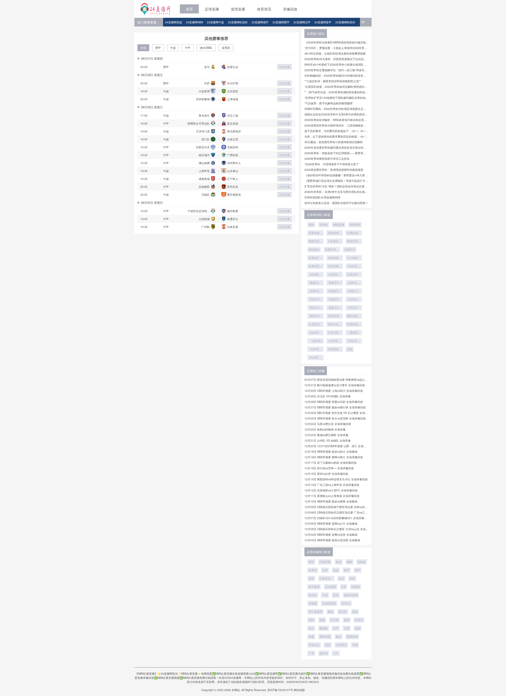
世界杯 (323, 225)
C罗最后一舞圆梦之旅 (335, 241)
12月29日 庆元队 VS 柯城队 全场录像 (327, 396)
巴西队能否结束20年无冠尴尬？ (354, 233)
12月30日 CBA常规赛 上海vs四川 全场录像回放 (333, 391)
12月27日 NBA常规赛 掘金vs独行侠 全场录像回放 (335, 407)
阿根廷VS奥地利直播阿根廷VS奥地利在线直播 (335, 299)
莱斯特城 (352, 636)
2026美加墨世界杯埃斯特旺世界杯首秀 (315, 274)
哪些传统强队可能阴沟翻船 (354, 316)
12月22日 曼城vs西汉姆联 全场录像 (326, 435)
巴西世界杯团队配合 (332, 249)
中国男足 (341, 645)
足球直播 (212, 8)
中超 (173, 48)
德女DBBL (206, 48)
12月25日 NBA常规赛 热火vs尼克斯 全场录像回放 (335, 418)
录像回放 (290, 8)
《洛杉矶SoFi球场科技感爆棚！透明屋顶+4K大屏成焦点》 (315, 341)
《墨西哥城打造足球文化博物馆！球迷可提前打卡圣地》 (354, 333)
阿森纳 (355, 587)
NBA (311, 225)
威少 (338, 636)
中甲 (188, 48)
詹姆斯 (323, 628)
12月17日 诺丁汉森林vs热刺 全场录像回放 (330, 463)
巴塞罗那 (324, 562)
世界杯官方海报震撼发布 (315, 266)
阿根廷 (362, 562)
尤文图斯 (330, 587)
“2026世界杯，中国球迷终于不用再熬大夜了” (332, 164)
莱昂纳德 (324, 636)
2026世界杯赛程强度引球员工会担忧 (326, 159)
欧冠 (338, 562)
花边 (327, 645)
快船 (311, 636)
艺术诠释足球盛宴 (335, 266)
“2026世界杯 (315, 349)
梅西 (349, 562)
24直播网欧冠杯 (238, 22)
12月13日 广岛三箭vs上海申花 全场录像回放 (331, 485)
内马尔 (359, 620)
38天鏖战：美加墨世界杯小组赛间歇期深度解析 (333, 142)
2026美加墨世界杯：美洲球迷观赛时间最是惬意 (333, 170)
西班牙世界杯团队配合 (354, 241)
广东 (311, 653)
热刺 (352, 578)
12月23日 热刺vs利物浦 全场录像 (325, 429)
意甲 (346, 570)
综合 (341, 578)
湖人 (311, 628)
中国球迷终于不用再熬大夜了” (335, 349)
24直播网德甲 (260, 22)
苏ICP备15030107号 (280, 690)
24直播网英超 (173, 22)
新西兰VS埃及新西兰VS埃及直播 (315, 316)
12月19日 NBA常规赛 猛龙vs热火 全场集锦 (330, 451)
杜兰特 (334, 620)
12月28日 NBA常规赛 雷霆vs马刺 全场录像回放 (333, 402)
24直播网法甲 (302, 22)
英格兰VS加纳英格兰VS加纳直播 (315, 308)
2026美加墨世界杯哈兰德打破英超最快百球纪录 (354, 266)
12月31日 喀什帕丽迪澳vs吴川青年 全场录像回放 (334, 385)
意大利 (343, 612)
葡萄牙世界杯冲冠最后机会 (315, 241)
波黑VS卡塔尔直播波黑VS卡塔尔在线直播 (354, 283)
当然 (349, 349)
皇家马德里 (351, 595)
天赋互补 (349, 249)
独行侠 (323, 653)
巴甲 (336, 628)
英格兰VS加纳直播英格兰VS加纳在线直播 (335, 308)
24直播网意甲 (322, 22)
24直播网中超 (215, 22)
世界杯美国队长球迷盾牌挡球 (322, 197)
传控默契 (314, 249)
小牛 (336, 653)
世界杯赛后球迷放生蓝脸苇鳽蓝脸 (315, 233)
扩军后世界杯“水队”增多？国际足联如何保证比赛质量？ (335, 333)
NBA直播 (338, 225)
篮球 (346, 620)
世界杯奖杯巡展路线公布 (335, 258)
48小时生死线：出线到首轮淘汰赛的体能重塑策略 (335, 53)
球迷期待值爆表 (335, 233)
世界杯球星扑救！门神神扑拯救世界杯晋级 (335, 316)
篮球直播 (238, 8)
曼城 (355, 612)
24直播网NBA (194, 22)
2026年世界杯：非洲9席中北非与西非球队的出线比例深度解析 (315, 333)
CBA (355, 645)
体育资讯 (264, 8)
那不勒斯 (314, 587)
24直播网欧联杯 (345, 22)
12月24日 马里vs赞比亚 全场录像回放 (327, 424)
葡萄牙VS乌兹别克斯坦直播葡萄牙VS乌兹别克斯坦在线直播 (335, 283)
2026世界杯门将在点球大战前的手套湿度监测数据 (335, 274)
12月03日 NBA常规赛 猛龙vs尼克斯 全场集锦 (332, 540)
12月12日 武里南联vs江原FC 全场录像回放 (331, 490)
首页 (189, 8)
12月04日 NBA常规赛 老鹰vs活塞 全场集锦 (330, 534)
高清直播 (284, 67)
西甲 (158, 48)
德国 (357, 628)
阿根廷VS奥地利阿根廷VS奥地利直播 (335, 291)
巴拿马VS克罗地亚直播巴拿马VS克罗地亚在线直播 (315, 299)
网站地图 (299, 690)
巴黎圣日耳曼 (326, 578)
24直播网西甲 (281, 22)
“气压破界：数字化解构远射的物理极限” (328, 103)
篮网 (322, 620)
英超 (336, 570)
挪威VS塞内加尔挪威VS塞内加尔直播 (315, 283)
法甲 (311, 578)
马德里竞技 (329, 603)
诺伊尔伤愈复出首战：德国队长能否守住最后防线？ (336, 203)
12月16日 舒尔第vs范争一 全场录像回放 (329, 468)
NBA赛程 (355, 225)
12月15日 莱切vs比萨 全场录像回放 (326, 474)
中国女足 (314, 645)
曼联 (330, 612)
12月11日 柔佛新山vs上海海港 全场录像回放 (331, 496)
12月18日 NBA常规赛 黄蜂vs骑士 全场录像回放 (333, 457)
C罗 (343, 587)
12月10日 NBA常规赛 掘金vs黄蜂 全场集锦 (330, 501)
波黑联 (226, 48)
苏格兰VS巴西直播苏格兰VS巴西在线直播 (354, 291)
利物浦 (313, 603)
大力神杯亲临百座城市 (354, 258)
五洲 (346, 628)
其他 (336, 595)
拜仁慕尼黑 (315, 612)
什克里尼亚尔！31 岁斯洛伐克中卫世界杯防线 (315, 324)
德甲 (357, 570)
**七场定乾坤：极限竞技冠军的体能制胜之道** (332, 81)
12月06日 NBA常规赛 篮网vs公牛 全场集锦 (330, 523)
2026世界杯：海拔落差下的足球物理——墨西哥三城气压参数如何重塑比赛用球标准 (315, 357)
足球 (325, 570)
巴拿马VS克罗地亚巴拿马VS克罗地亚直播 (354, 308)
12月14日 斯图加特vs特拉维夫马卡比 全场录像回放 (336, 479)
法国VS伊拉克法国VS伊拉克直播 (315, 291)
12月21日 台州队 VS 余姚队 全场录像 (327, 440)
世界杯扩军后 (315, 258)
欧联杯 (313, 595)
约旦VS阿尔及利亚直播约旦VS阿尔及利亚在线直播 (354, 299)
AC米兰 (346, 603)
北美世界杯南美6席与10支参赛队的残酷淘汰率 (354, 274)
